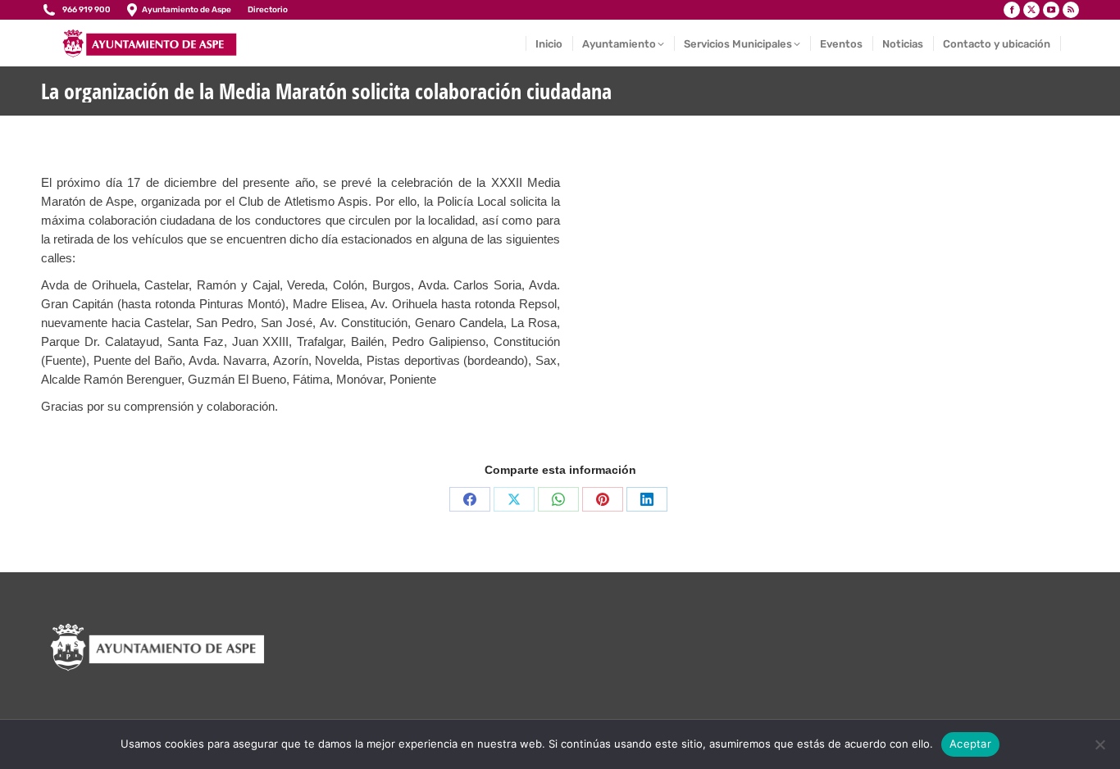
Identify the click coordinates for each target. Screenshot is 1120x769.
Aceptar (970, 743)
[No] (1099, 744)
